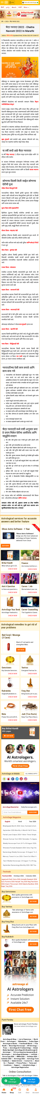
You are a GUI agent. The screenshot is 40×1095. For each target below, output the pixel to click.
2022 (6, 21)
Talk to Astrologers (9, 1076)
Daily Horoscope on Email (30, 807)
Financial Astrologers (11, 1085)
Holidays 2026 (19, 876)
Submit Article (17, 1061)
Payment (11, 1063)
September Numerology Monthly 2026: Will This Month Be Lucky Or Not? (21, 865)
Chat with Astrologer (30, 2)
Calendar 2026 (31, 876)
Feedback (5, 1061)
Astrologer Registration (20, 1067)
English (7, 821)
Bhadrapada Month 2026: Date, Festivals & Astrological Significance (21, 826)
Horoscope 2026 (8, 1056)
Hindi (20, 821)
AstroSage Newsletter (11, 807)
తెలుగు (14, 7)
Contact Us (28, 1061)
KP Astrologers (26, 1085)
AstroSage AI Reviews (20, 1054)
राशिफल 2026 (21, 1056)
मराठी (20, 7)
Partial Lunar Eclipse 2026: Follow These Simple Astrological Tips (21, 835)
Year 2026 (32, 821)
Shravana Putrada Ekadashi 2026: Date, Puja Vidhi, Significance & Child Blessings (21, 848)
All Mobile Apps (31, 773)
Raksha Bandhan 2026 (30, 884)
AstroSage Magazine (12, 817)
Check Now (12, 569)
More (26, 7)
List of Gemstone (25, 1039)
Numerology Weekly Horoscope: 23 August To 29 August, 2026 (21, 852)
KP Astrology (32, 1046)
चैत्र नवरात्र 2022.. (15, 21)
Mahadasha (22, 1041)
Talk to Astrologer (12, 1080)
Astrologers (11, 1041)
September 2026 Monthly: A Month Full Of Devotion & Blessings (21, 830)
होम (2, 21)
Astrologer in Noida (10, 1043)
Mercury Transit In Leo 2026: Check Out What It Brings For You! (21, 856)
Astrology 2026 (19, 1059)
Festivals (7, 871)
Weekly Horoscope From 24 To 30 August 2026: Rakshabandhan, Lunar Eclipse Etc (21, 843)
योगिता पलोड (10, 35)
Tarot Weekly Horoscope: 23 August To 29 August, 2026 (21, 861)
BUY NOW (5, 546)
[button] (3, 14)
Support (17, 1065)
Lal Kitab (34, 1054)
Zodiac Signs (33, 1041)
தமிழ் (7, 7)
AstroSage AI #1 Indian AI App (20, 1048)
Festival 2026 (7, 876)
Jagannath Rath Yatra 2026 (11, 879)
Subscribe (33, 812)
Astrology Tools (33, 1059)
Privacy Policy (21, 1063)
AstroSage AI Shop (9, 1039)
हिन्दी (2, 7)
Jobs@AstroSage (28, 1065)
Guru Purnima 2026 (8, 882)
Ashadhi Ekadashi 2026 (29, 879)
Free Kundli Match (25, 1043)
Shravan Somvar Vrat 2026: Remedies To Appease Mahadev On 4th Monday (21, 839)
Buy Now (9, 736)
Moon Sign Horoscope (17, 1046)
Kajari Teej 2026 (6, 886)
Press (5, 1048)
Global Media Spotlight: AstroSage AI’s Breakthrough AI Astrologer (20, 1050)
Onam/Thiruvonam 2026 (14, 884)
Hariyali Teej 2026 (21, 882)
